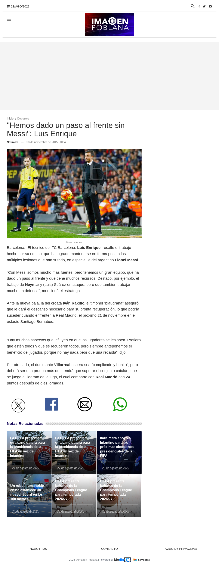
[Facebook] (199, 6)
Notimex (12, 142)
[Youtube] (210, 6)
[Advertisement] (109, 76)
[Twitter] (204, 6)
